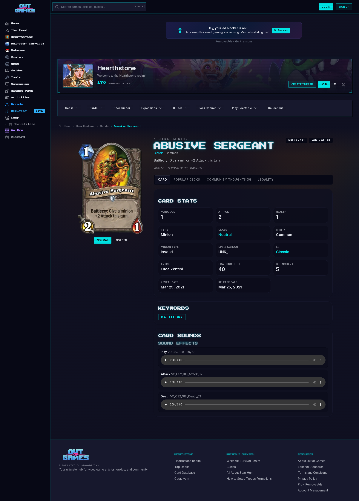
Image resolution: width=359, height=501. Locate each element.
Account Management (313, 490)
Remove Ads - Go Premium (233, 41)
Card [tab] (162, 179)
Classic (158, 153)
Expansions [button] (149, 108)
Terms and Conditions (312, 472)
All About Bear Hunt (240, 472)
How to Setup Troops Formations (249, 478)
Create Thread (302, 84)
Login (326, 6)
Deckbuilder (122, 108)
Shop (15, 118)
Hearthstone (22, 37)
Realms (17, 57)
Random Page (22, 91)
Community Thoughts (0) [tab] (229, 179)
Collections (275, 108)
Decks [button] (69, 108)
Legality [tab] (266, 179)
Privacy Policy (307, 478)
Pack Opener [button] (207, 108)
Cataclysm (181, 478)
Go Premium (281, 30)
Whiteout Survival (28, 44)
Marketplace (25, 124)
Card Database (184, 472)
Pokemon (18, 50)
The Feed (19, 30)
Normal (102, 240)
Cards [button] (94, 108)
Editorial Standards (310, 467)
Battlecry (172, 317)
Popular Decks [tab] (187, 179)
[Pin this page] (59, 126)
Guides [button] (177, 108)
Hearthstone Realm (187, 461)
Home (15, 23)
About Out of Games (311, 461)
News (15, 64)
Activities (20, 97)
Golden (121, 240)
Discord (18, 137)
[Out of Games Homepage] (76, 454)
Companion (20, 84)
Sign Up (344, 6)
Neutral (225, 234)
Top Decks (181, 467)
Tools (16, 77)
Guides (231, 467)
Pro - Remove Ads (310, 484)
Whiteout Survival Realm (243, 461)
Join (324, 84)
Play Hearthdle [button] (242, 108)
